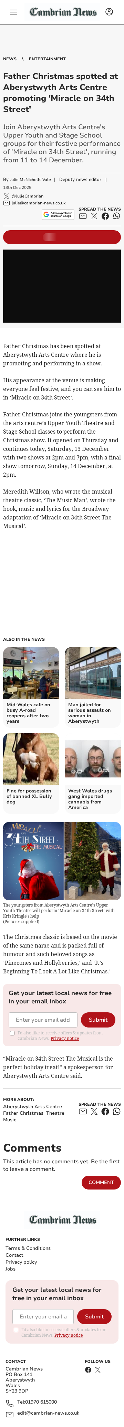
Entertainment (47, 59)
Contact (14, 1255)
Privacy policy (21, 1262)
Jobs (11, 1269)
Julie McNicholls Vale (30, 179)
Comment (101, 1182)
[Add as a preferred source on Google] (58, 214)
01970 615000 (41, 1402)
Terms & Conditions (28, 1248)
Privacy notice (65, 1038)
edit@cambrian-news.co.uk (48, 1413)
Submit (98, 1020)
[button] (14, 12)
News (10, 59)
